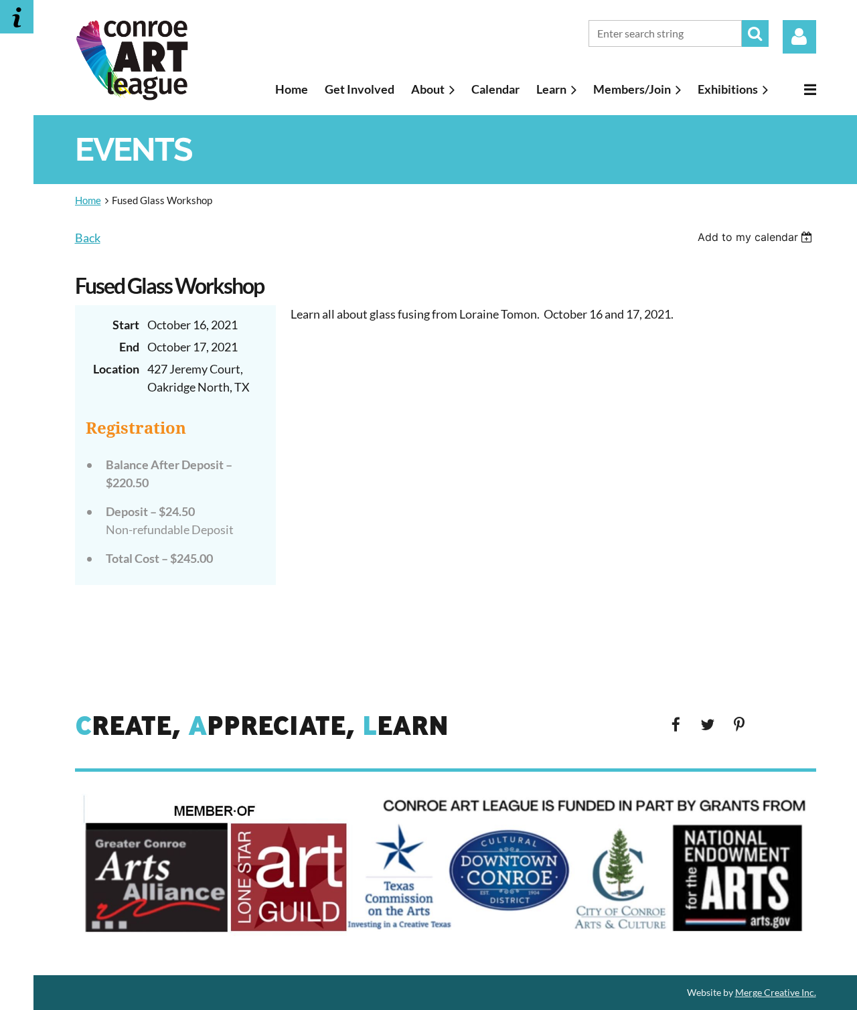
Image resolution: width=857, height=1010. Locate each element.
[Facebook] (676, 724)
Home (88, 200)
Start (125, 324)
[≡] (800, 89)
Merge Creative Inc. (775, 992)
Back (87, 237)
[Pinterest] (739, 724)
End (129, 346)
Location (116, 368)
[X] (707, 724)
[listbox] (757, 237)
